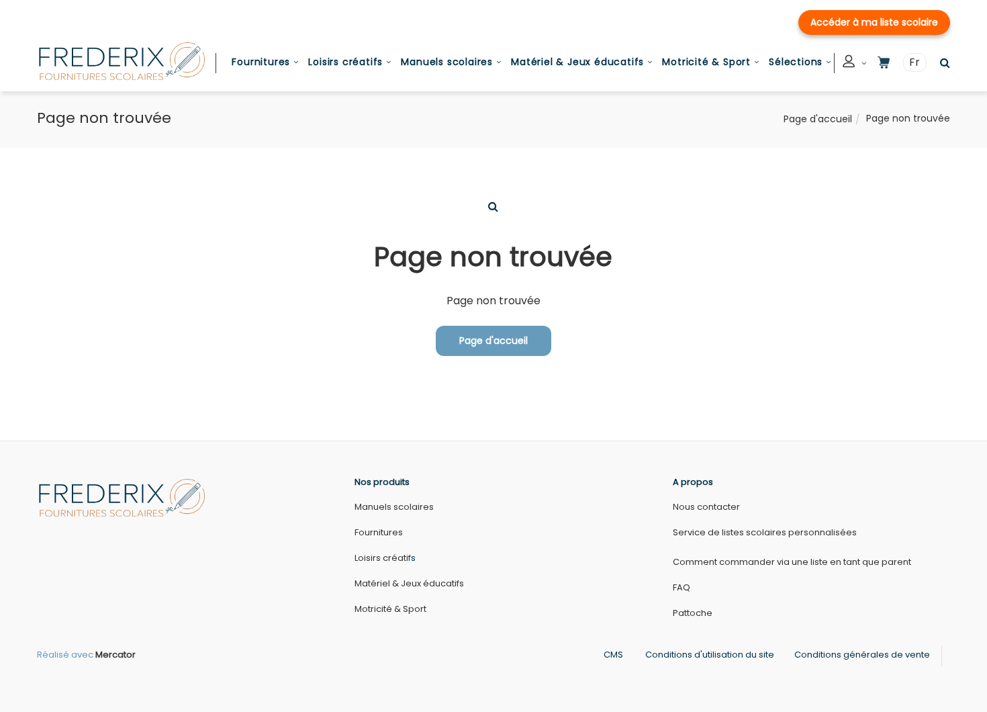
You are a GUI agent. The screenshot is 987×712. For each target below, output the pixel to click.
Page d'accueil (818, 119)
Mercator (115, 654)
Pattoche (692, 613)
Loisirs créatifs (345, 62)
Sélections (795, 62)
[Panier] (884, 62)
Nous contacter (706, 506)
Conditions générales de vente (862, 654)
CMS (613, 654)
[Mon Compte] (855, 63)
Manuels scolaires (447, 62)
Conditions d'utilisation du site (709, 654)
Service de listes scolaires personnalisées (765, 532)
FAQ (681, 587)
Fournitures (261, 62)
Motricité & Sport (706, 62)
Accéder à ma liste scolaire (874, 22)
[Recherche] (941, 62)
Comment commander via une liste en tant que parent (792, 561)
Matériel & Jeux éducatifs (577, 62)
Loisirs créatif (383, 557)
